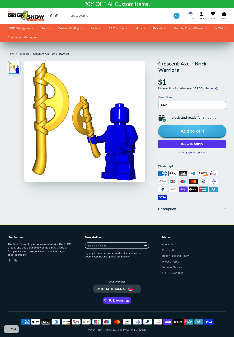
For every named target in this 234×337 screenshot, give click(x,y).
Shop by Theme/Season (188, 28)
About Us (167, 244)
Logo (26, 16)
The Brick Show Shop (110, 329)
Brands (158, 28)
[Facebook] (51, 16)
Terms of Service (172, 267)
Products (24, 53)
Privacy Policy (170, 261)
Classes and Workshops (23, 37)
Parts (93, 28)
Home (11, 53)
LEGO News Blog (172, 272)
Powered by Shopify (134, 329)
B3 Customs (116, 28)
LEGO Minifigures (19, 28)
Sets (44, 28)
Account (201, 16)
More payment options (192, 152)
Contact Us (169, 250)
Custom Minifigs (69, 28)
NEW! (219, 28)
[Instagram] (56, 16)
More (138, 28)
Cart (223, 16)
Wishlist (213, 16)
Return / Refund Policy (175, 255)
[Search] (176, 16)
